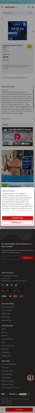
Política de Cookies (12, 212)
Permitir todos (17, 218)
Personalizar (16, 222)
